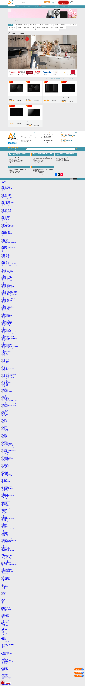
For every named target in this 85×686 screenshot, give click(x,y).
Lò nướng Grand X (5, 384)
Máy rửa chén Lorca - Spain (6, 335)
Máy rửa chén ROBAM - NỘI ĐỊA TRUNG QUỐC (10, 331)
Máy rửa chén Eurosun (6, 327)
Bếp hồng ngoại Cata (5, 254)
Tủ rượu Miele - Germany (6, 481)
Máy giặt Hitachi (5, 611)
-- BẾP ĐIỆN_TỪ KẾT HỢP (5, 230)
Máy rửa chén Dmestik (6, 325)
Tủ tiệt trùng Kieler (5, 496)
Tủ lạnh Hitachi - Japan (6, 602)
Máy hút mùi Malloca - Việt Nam (7, 271)
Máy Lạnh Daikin (5, 615)
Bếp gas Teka (4, 243)
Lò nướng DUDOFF (5, 366)
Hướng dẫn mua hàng (47, 137)
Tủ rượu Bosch (4, 480)
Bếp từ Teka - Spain (5, 192)
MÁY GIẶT (38, 27)
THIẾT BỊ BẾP (11, 6)
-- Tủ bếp (2, 584)
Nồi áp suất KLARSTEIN (6, 468)
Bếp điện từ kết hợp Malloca (7, 233)
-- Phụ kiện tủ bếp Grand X (5, 656)
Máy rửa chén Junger (5, 320)
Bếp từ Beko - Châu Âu (6, 216)
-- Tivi (2, 623)
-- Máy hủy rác (3, 580)
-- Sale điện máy (3, 640)
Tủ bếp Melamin (6, 587)
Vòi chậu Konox (4, 436)
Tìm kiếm (47, 2)
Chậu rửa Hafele (5, 414)
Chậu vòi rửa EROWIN (5, 433)
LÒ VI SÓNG (63, 24)
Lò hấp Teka (4, 453)
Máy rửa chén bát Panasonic (7, 321)
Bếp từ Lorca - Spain (5, 207)
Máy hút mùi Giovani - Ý (6, 284)
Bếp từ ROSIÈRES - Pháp (6, 203)
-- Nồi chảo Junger (4, 675)
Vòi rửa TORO (4, 426)
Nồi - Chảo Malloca (5, 464)
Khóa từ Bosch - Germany (6, 536)
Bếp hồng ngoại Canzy (6, 255)
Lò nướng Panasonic (5, 361)
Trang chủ (9, 20)
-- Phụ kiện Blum (3, 655)
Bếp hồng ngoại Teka (5, 256)
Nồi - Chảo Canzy (5, 463)
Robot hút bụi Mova (5, 578)
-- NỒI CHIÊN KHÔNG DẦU (5, 556)
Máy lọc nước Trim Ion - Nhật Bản (7, 565)
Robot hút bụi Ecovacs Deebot (7, 575)
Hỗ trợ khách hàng (49, 133)
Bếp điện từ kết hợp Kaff (6, 231)
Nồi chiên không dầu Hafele (6, 562)
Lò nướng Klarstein (5, 376)
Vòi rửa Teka (4, 419)
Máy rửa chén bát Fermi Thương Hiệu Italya (9, 338)
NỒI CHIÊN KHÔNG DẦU (28, 30)
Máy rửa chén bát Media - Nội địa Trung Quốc (9, 348)
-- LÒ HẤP (2, 448)
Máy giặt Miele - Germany (6, 609)
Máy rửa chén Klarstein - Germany (8, 336)
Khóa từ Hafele (4, 533)
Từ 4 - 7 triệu (64, 78)
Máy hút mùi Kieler (5, 302)
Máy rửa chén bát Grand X (6, 351)
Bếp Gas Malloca (5, 241)
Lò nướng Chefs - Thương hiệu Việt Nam (8, 377)
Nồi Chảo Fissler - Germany (6, 457)
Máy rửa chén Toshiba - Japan (7, 322)
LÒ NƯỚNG (56, 24)
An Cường (3, 585)
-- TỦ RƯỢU (3, 478)
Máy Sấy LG (4, 531)
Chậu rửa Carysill (5, 442)
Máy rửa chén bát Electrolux (7, 328)
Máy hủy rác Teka (5, 581)
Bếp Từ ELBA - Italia (5, 224)
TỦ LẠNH (32, 27)
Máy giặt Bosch (4, 513)
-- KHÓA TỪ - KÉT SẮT (4, 532)
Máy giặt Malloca (5, 516)
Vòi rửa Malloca (4, 421)
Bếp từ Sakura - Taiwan (6, 223)
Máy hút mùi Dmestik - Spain (7, 277)
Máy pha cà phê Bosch (6, 546)
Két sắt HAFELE (5, 542)
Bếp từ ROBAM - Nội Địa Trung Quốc (8, 202)
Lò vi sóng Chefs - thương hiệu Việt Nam (9, 405)
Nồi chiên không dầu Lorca (6, 561)
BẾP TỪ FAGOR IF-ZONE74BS (50, 97)
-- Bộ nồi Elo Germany (4, 669)
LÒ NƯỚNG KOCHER (5, 369)
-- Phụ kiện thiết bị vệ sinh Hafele (6, 653)
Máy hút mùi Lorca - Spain (6, 293)
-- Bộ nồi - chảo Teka (4, 659)
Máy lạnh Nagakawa (5, 614)
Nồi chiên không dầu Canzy (6, 557)
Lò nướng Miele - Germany (6, 355)
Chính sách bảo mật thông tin (48, 134)
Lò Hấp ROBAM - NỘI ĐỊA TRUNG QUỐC (8, 450)
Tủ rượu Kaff (4, 482)
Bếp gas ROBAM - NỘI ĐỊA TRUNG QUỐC (9, 242)
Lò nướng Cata (4, 353)
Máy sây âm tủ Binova (6, 493)
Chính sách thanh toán (47, 139)
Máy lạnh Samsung (5, 620)
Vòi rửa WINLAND (5, 430)
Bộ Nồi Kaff (4, 476)
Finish (3, 551)
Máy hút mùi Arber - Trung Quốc (7, 287)
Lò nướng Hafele (5, 358)
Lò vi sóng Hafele (5, 390)
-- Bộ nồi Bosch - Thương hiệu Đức (6, 678)
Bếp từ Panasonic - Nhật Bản (7, 188)
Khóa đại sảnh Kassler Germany (7, 535)
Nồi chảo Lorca (4, 467)
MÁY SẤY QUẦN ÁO (45, 27)
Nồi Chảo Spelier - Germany (6, 474)
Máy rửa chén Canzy (5, 324)
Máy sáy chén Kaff (5, 494)
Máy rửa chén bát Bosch (6, 313)
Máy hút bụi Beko (5, 576)
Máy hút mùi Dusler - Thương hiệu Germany (9, 292)
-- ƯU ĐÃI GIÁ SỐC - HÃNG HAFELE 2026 (7, 644)
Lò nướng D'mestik (5, 372)
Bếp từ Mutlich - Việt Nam (6, 209)
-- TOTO (2, 631)
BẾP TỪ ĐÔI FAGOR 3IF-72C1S (16, 97)
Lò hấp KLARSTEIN (5, 452)
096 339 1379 (63, 139)
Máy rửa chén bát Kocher (6, 330)
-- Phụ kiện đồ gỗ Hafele (5, 652)
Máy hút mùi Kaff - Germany (7, 279)
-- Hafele (2, 650)
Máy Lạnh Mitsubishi (5, 617)
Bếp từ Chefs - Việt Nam (6, 204)
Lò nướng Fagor (4, 380)
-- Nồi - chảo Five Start (5, 668)
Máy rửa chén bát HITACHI (6, 323)
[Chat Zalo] (82, 669)
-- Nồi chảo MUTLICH (4, 673)
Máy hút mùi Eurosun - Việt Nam (7, 280)
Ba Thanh (3, 590)
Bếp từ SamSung (5, 228)
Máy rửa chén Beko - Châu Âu (7, 344)
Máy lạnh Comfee (5, 622)
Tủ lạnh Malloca (4, 503)
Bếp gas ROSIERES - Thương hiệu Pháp (8, 247)
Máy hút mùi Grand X (5, 309)
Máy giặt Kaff (4, 515)
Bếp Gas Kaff (4, 238)
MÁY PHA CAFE (62, 27)
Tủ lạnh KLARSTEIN (5, 505)
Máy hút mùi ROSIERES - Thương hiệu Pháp (9, 294)
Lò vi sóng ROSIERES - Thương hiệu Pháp (9, 403)
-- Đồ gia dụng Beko (4, 676)
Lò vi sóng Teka (4, 393)
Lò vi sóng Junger (5, 404)
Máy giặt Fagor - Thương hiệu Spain (8, 518)
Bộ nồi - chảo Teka (5, 456)
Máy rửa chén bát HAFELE (6, 314)
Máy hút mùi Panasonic (6, 310)
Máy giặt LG (4, 519)
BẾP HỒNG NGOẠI (33, 24)
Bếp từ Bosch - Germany (6, 183)
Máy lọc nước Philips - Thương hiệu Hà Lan (9, 568)
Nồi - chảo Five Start (5, 465)
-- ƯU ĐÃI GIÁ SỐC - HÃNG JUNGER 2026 (8, 641)
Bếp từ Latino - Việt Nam (6, 201)
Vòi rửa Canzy (4, 434)
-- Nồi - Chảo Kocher (4, 665)
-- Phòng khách (3, 591)
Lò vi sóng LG (4, 412)
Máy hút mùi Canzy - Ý (6, 278)
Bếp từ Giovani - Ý (5, 196)
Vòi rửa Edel (4, 428)
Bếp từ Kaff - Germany (6, 187)
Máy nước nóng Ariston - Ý (6, 628)
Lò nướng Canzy (5, 363)
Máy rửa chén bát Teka (6, 347)
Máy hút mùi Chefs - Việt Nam (7, 283)
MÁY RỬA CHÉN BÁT (48, 24)
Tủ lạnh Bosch (4, 500)
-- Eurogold (3, 646)
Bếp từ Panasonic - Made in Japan (8, 227)
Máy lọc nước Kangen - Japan (7, 566)
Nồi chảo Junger (5, 472)
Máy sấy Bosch (4, 524)
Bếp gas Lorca (4, 246)
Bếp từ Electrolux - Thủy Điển (7, 197)
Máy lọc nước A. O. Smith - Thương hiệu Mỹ (9, 564)
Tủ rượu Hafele (4, 479)
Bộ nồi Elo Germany (5, 466)
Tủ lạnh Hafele (4, 498)
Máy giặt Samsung (5, 610)
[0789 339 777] (82, 672)
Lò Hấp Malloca (4, 451)
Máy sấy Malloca (5, 526)
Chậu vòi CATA (4, 440)
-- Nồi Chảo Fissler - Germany (6, 660)
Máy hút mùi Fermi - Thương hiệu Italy (8, 298)
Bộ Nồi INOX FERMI (5, 471)
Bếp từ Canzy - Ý (5, 198)
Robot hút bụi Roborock (6, 579)
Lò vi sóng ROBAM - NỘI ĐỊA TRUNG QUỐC (9, 400)
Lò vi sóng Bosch (5, 389)
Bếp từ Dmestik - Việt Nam (6, 210)
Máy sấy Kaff (4, 525)
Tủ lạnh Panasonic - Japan (6, 603)
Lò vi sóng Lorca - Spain (6, 401)
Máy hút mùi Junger (5, 299)
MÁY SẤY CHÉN (26, 27)
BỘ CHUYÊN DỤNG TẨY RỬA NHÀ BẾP (15, 30)
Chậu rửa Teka (4, 416)
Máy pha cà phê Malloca (6, 548)
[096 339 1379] (82, 675)
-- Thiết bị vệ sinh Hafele (5, 633)
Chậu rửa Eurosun (5, 422)
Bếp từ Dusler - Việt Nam (6, 208)
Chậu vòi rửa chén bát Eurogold (7, 445)
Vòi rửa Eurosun (5, 423)
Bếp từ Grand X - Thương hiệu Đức (8, 226)
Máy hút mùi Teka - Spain (6, 275)
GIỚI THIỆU (63, 6)
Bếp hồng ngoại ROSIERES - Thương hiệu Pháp (10, 265)
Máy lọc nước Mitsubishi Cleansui (7, 571)
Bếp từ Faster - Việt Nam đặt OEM (8, 215)
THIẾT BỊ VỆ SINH (30, 6)
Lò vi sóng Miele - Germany (6, 408)
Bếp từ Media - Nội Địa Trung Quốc (8, 225)
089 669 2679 (70, 136)
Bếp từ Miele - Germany (6, 186)
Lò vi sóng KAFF (5, 396)
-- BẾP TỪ (2, 182)
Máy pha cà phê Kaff (5, 547)
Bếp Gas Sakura (5, 249)
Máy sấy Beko (4, 527)
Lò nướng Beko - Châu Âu (6, 378)
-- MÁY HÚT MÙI (3, 269)
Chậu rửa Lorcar (5, 438)
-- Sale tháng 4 (3, 638)
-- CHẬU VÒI (3, 413)
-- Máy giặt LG (3, 624)
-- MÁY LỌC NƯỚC (4, 563)
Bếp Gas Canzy (4, 240)
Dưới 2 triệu (53, 78)
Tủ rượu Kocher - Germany (6, 485)
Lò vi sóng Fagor (5, 407)
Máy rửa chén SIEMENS (6, 317)
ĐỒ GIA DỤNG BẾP (55, 6)
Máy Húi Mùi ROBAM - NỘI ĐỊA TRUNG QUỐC (9, 291)
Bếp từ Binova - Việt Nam (6, 211)
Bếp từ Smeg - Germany (6, 222)
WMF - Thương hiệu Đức (6, 459)
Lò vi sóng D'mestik (5, 399)
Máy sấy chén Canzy (5, 490)
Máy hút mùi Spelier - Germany (7, 305)
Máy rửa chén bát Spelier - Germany (8, 343)
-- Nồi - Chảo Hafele (4, 663)
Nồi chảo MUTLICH (5, 470)
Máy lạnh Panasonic (5, 616)
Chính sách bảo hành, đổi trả (48, 140)
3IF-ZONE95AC (12, 121)
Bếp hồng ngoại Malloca (6, 268)
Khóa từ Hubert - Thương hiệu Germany (8, 538)
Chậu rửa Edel (4, 427)
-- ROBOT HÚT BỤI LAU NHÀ (5, 573)
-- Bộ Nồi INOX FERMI (4, 674)
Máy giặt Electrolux (5, 520)
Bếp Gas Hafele (4, 235)
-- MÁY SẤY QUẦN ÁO (4, 521)
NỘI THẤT (17, 6)
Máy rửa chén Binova (5, 332)
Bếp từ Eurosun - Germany (6, 195)
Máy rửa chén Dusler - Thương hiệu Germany (9, 333)
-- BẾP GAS (3, 234)
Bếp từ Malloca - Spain (6, 190)
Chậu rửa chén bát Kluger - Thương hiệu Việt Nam (10, 446)
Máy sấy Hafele (5, 523)
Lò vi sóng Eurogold (5, 410)
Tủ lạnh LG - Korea (5, 605)
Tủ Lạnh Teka (4, 509)
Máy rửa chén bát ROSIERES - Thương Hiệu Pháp (10, 346)
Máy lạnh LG (4, 618)
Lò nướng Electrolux (5, 359)
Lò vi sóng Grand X (5, 395)
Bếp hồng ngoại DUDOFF (6, 261)
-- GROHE (2, 632)
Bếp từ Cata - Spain (5, 193)
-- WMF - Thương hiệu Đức (5, 662)
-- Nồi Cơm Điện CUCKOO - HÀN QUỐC (7, 661)
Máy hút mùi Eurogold (5, 308)
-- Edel (2, 647)
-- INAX (2, 630)
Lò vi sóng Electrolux (5, 398)
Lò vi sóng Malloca (5, 392)
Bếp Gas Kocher (5, 239)
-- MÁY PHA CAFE (4, 543)
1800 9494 (63, 134)
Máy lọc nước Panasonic (6, 572)
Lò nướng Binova (5, 370)
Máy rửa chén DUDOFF (6, 329)
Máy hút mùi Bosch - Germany (7, 270)
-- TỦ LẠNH (3, 497)
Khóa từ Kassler (5, 534)
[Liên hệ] (2, 683)
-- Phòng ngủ (3, 595)
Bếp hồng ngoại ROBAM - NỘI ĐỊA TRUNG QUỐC (10, 263)
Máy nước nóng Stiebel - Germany (8, 626)
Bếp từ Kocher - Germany (6, 189)
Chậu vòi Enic (4, 415)
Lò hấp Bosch (4, 449)
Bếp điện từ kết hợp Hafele (6, 232)
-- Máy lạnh (3, 613)
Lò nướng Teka (4, 367)
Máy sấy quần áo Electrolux (6, 530)
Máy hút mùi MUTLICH (6, 297)
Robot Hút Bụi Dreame (6, 577)
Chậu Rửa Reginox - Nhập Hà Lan (7, 444)
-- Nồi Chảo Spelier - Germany (6, 677)
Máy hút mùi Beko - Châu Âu (7, 300)
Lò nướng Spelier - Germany (7, 382)
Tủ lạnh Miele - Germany (6, 501)
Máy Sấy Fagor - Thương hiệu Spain (8, 528)
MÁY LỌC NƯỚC (37, 30)
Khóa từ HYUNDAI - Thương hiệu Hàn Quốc (9, 540)
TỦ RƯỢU (19, 27)
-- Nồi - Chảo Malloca (4, 667)
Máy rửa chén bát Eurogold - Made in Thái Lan (9, 350)
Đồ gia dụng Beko (5, 473)
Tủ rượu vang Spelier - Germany (7, 488)
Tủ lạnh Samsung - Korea (6, 607)
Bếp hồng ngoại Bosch (6, 253)
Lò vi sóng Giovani (5, 397)
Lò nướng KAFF (4, 360)
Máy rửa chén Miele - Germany (7, 315)
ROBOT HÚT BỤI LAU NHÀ (46, 30)
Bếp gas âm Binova (5, 245)
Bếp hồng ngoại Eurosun (6, 260)
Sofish (3, 554)
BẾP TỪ (18, 20)
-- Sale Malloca (3, 639)
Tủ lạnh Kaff (4, 510)
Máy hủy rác (56, 30)
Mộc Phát (3, 588)
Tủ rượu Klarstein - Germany (7, 486)
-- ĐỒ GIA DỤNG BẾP (4, 455)
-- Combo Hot (3, 636)
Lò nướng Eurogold (5, 383)
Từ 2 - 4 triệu (58, 78)
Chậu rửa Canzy (5, 435)
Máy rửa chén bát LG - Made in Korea (8, 318)
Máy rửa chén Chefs (5, 339)
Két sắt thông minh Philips (6, 541)
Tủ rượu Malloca (5, 483)
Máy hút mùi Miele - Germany (7, 273)
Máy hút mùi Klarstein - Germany (7, 295)
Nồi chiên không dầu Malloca (7, 558)
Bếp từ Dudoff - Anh (5, 219)
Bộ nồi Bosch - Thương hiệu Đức (7, 475)
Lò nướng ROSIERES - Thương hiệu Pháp (9, 374)
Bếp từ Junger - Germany (6, 200)
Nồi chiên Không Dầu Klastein (7, 560)
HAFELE (3, 553)
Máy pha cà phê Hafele (6, 545)
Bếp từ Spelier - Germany (6, 194)
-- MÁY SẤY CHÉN (4, 489)
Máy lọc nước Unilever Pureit (7, 569)
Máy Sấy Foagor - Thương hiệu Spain (8, 495)
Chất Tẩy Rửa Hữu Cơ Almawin (7, 555)
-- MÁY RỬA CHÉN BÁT (4, 312)
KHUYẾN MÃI (37, 6)
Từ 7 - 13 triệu (69, 78)
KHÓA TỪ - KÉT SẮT (54, 27)
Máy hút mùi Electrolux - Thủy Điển (8, 286)
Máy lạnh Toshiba (5, 621)
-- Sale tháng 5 (3, 637)
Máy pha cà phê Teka (5, 549)
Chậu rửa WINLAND (5, 429)
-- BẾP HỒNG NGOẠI (4, 252)
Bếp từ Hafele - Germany (6, 185)
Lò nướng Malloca (5, 357)
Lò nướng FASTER (5, 362)
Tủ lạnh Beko (4, 506)
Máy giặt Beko (4, 517)
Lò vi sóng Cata (4, 388)
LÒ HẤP (74, 24)
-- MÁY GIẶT (3, 511)
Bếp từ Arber (4, 213)
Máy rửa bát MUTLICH (6, 337)
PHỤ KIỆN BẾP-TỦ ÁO (46, 6)
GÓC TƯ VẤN (69, 6)
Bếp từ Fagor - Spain (24, 20)
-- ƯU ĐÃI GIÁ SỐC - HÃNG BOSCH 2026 (7, 643)
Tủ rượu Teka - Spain (5, 487)
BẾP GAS (25, 24)
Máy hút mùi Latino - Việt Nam (7, 282)
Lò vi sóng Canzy (5, 411)
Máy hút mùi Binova (5, 303)
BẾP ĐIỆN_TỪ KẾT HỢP (18, 24)
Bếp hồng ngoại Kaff (5, 257)
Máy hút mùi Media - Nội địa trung (7, 307)
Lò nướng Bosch (5, 354)
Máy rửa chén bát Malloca (6, 316)
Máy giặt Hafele (5, 512)
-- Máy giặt (3, 608)
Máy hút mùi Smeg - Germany (7, 306)
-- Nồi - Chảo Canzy (4, 666)
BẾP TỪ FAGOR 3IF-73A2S (32, 97)
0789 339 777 (63, 136)
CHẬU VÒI (69, 24)
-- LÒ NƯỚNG (3, 352)
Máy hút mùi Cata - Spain (6, 276)
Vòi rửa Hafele (4, 418)
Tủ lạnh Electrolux (5, 504)
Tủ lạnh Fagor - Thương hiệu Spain (7, 508)
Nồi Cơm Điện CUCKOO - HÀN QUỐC (8, 458)
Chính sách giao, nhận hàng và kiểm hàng (50, 142)
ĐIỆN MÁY (23, 6)
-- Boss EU (3, 651)
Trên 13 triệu (74, 78)
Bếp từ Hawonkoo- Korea (6, 220)
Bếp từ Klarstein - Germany (6, 205)
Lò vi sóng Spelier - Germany (7, 391)
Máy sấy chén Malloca (6, 491)
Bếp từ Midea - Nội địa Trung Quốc (8, 212)
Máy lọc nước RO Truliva (6, 570)
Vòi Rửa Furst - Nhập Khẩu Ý (7, 443)
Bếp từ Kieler (4, 218)
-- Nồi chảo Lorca (4, 670)
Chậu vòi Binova (5, 437)
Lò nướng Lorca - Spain (6, 373)
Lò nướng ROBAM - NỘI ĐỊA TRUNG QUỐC (9, 368)
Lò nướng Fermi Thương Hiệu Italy (7, 375)
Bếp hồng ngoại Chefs (5, 258)
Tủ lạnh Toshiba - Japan (6, 606)
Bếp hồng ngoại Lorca (5, 264)
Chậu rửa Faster (5, 431)
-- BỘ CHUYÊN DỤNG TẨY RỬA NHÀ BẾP (7, 550)
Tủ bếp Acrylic (5, 586)
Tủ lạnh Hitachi (4, 502)
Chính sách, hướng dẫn (47, 136)
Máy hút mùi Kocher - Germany (7, 290)
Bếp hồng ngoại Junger (6, 267)
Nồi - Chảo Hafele (5, 460)
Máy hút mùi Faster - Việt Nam (7, 285)
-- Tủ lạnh (2, 601)
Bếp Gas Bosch (4, 237)
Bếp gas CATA (4, 248)
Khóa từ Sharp (4, 539)
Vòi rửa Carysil (4, 441)
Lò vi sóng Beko (5, 406)
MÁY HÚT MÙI (40, 24)
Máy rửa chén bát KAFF (6, 345)
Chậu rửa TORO (4, 425)
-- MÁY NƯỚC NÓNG (4, 625)
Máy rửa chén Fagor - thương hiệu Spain (8, 342)
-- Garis (2, 648)
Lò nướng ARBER (5, 365)
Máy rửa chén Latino (5, 340)
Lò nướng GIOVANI (5, 385)
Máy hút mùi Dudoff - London (7, 288)
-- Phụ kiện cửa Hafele (4, 654)
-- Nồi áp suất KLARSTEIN (5, 671)
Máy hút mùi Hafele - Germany (7, 272)
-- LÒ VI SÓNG (3, 387)
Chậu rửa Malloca (5, 420)
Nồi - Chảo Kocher (5, 461)
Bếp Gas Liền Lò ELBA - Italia (7, 250)
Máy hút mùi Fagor (5, 301)
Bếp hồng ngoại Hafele (6, 262)
